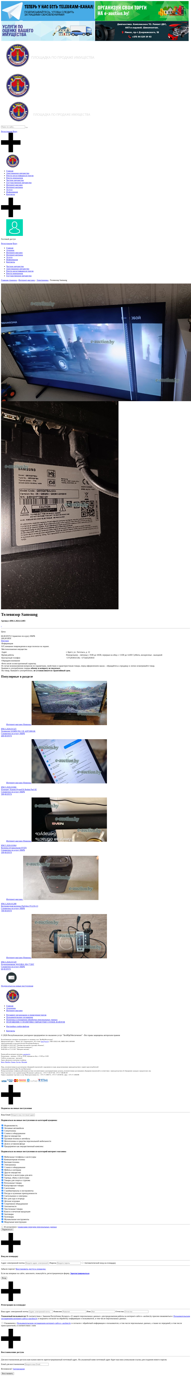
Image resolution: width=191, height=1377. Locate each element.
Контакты (10, 194)
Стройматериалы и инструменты (19, 1191)
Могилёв (24, 1062)
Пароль (53, 1263)
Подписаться (7, 1229)
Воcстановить (7, 1374)
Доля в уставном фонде (14, 1144)
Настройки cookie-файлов (17, 1026)
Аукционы (11, 1008)
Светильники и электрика (15, 1196)
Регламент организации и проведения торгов (26, 1015)
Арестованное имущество (17, 173)
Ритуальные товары (13, 1183)
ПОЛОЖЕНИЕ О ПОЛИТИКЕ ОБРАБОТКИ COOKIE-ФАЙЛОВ (35, 1022)
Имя (88, 1311)
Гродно (18, 1062)
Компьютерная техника (14, 1159)
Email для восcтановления (12, 1364)
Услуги (9, 190)
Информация (12, 192)
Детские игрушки (12, 1201)
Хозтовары (9, 1217)
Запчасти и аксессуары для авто (18, 1175)
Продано (5, 641)
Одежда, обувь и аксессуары (16, 1178)
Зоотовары (9, 1214)
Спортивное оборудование (16, 1204)
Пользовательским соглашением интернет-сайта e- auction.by (44, 1323)
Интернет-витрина (14, 187)
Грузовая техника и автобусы (17, 1138)
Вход (15, 131)
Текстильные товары (13, 1209)
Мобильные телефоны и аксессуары (20, 1157)
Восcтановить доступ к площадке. (31, 1269)
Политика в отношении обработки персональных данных (32, 1020)
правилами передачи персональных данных (37, 1227)
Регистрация (6, 131)
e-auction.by (26, 1054)
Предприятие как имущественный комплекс (24, 1146)
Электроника (10, 1165)
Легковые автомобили (14, 1128)
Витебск (7, 1062)
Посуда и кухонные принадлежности (20, 1193)
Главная (9, 171)
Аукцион (10, 250)
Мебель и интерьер (12, 1170)
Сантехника (9, 1188)
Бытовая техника (11, 1162)
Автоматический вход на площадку (100, 1263)
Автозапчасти (10, 1206)
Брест (2, 1062)
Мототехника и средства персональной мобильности (27, 1141)
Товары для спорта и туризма (17, 1180)
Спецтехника (10, 1131)
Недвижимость (11, 1125)
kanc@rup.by (45, 1041)
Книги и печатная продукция (17, 1211)
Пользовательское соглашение (19, 1017)
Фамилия (57, 1311)
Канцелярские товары (14, 1185)
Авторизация (19, 1369)
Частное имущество (15, 180)
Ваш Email (5, 1115)
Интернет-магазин (14, 185)
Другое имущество (12, 1136)
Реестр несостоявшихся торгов (20, 175)
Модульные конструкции (15, 1222)
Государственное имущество (19, 183)
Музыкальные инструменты (16, 1219)
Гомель (13, 1062)
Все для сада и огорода (14, 1198)
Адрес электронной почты (13, 1263)
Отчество (120, 1311)
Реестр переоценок (14, 178)
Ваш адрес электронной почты (14, 1311)
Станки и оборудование (14, 1133)
